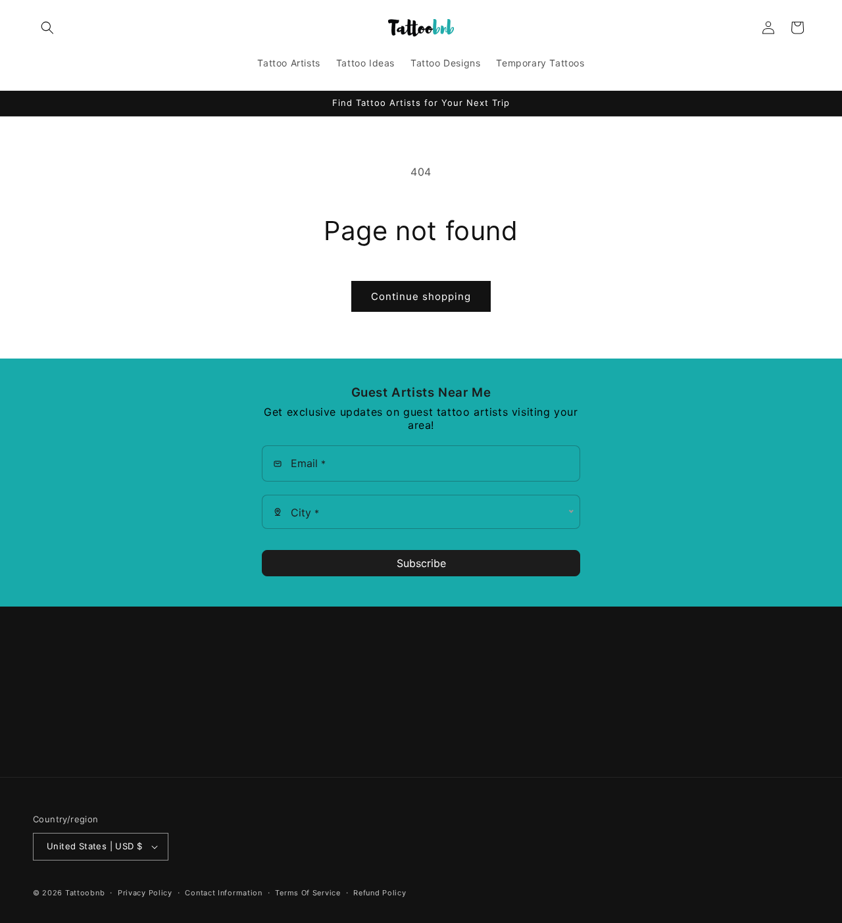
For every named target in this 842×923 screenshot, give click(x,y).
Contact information (223, 892)
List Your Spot (65, 735)
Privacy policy (145, 892)
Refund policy (379, 892)
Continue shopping (421, 296)
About (47, 666)
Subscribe (421, 563)
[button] (47, 27)
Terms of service (307, 892)
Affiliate (50, 712)
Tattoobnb (85, 892)
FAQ (42, 689)
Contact (51, 758)
